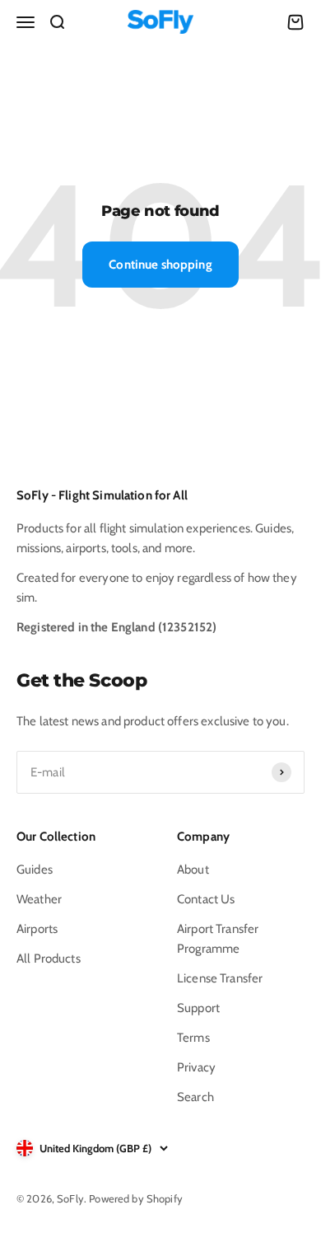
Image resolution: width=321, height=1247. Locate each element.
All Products (48, 958)
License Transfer (220, 978)
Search (195, 1097)
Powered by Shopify (136, 1198)
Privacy (196, 1067)
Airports (37, 928)
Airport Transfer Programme (217, 938)
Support (198, 1008)
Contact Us (206, 899)
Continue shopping (160, 264)
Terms (193, 1037)
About (193, 869)
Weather (39, 899)
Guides (34, 869)
